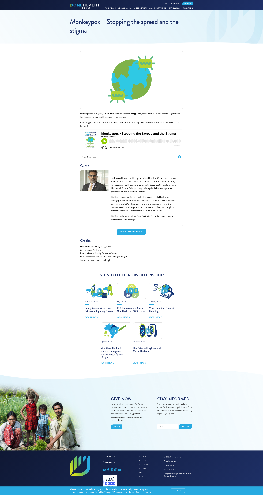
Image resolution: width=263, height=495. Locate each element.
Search (166, 3)
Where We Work (140, 8)
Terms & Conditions (170, 469)
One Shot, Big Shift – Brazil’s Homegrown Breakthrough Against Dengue (112, 352)
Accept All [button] (177, 490)
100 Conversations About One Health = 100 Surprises (131, 309)
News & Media (173, 8)
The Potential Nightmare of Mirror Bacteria (147, 349)
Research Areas (143, 461)
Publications (187, 8)
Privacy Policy (169, 465)
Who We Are (110, 8)
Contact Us (175, 3)
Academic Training (157, 8)
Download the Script (131, 232)
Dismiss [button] (190, 490)
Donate (187, 3)
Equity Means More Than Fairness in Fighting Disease (99, 309)
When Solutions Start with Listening (162, 309)
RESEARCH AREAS (125, 8)
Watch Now (90, 317)
